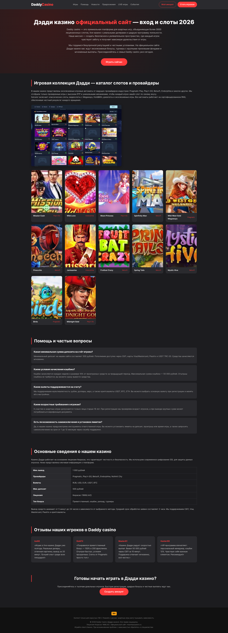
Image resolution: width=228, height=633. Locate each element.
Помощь (85, 4)
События (135, 4)
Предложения (109, 4)
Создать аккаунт (114, 591)
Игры (75, 4)
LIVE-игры (123, 4)
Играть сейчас (114, 62)
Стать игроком (187, 4)
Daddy (42, 4)
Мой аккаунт (168, 4)
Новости (95, 4)
